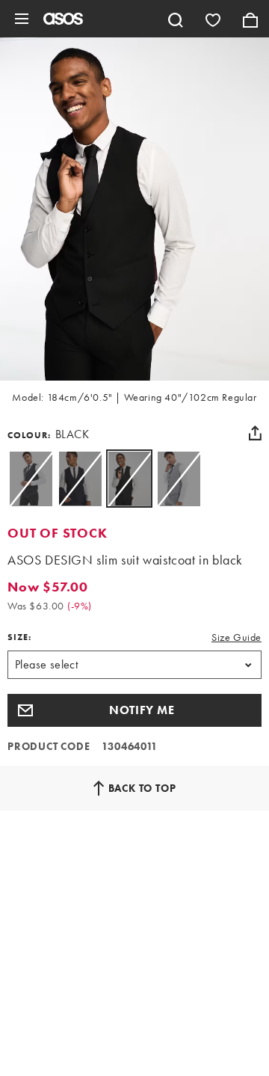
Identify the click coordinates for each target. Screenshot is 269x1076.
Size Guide (236, 637)
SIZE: (19, 637)
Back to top (142, 788)
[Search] (175, 18)
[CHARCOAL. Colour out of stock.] (30, 478)
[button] (134, 710)
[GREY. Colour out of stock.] (178, 478)
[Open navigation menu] (21, 18)
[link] (129, 478)
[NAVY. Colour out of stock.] (80, 478)
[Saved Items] (213, 18)
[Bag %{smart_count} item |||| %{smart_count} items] (250, 18)
